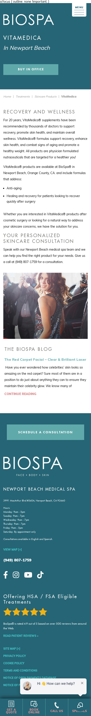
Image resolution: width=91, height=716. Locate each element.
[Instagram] (16, 574)
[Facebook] (5, 574)
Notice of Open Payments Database (29, 678)
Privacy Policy (14, 656)
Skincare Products (45, 96)
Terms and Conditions (20, 670)
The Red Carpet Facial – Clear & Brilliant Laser (45, 359)
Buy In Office (31, 69)
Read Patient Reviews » (20, 635)
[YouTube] (28, 574)
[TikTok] (40, 574)
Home (7, 96)
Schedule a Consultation (45, 432)
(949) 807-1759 (17, 560)
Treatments (23, 96)
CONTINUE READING (20, 394)
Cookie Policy (13, 663)
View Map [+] (12, 549)
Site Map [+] (11, 648)
